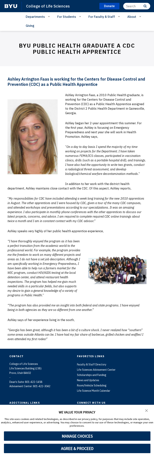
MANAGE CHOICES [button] (77, 436)
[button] (146, 410)
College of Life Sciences (48, 6)
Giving (30, 26)
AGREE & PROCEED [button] (77, 448)
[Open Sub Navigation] (49, 16)
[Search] (145, 6)
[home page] (10, 6)
